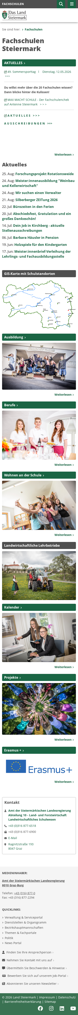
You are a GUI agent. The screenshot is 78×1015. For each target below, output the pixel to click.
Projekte (11, 677)
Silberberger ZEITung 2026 (30, 200)
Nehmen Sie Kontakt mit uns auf (30, 960)
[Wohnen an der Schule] (39, 505)
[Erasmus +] (39, 766)
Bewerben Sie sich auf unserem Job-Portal (37, 976)
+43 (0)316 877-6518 (22, 826)
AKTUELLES (13, 63)
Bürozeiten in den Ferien (28, 206)
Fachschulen (33, 29)
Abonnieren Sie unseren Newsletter (32, 984)
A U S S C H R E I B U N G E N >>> (28, 123)
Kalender (11, 607)
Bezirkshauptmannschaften (24, 928)
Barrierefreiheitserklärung (23, 1002)
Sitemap (50, 1002)
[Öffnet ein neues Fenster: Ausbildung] (39, 366)
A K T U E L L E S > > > (23, 115)
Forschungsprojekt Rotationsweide (38, 174)
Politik (9, 938)
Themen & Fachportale (20, 933)
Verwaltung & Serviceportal (24, 917)
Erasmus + (12, 750)
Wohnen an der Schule (22, 475)
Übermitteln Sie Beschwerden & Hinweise (36, 968)
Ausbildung (13, 337)
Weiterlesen (63, 154)
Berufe (9, 405)
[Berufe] (39, 435)
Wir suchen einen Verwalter (31, 192)
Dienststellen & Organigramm (25, 922)
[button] (61, 4)
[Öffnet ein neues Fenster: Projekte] (39, 708)
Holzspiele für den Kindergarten (34, 244)
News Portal (13, 943)
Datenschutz (67, 997)
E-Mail (12, 838)
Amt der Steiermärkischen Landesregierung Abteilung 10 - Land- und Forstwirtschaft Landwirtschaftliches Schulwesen (39, 815)
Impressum (47, 997)
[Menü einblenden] (72, 4)
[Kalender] (39, 637)
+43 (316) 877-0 (24, 893)
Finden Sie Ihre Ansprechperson (29, 952)
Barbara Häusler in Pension (30, 237)
